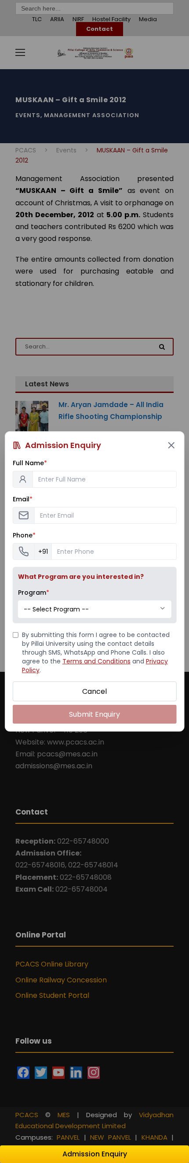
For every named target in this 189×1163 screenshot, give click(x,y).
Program (33, 592)
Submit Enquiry (94, 714)
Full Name (30, 463)
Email (23, 499)
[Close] (171, 445)
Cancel (94, 691)
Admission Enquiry (94, 1154)
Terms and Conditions (96, 661)
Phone (24, 535)
